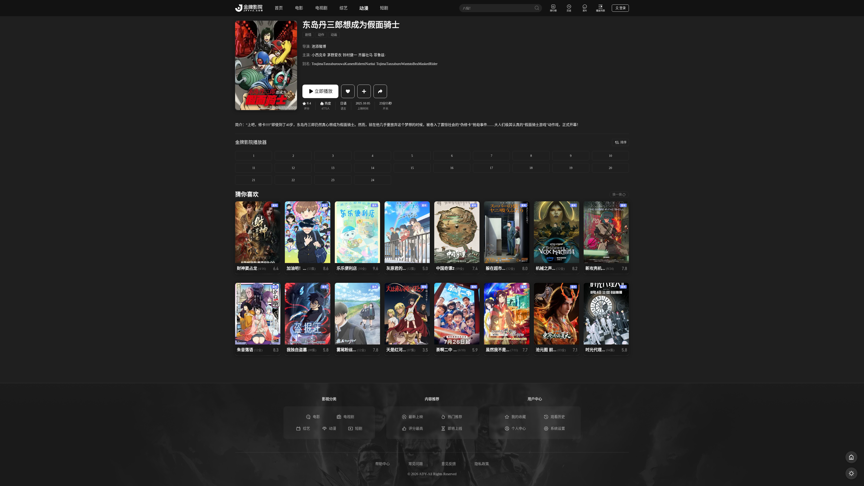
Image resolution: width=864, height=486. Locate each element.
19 (570, 168)
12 (293, 168)
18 (531, 168)
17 (491, 168)
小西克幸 (319, 55)
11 (253, 168)
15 (412, 168)
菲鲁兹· (380, 55)
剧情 (308, 34)
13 (332, 168)
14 (372, 168)
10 (610, 156)
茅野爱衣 (334, 55)
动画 (334, 34)
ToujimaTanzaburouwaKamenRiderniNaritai (343, 64)
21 (253, 180)
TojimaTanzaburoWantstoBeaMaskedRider (406, 64)
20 (610, 168)
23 (332, 180)
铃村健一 (350, 55)
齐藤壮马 (365, 55)
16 (451, 168)
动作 (321, 34)
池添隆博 (319, 46)
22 (293, 180)
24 (372, 180)
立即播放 (324, 91)
